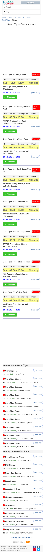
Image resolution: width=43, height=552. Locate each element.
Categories (12, 17)
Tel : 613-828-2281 (12, 279)
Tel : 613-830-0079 (12, 249)
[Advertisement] (21, 49)
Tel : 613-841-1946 (12, 310)
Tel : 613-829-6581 (12, 219)
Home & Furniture (24, 17)
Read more (35, 92)
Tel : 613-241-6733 (12, 92)
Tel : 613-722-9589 (12, 126)
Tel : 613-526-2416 (12, 157)
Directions (9, 97)
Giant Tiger (6, 20)
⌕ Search (30, 2)
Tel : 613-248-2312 (12, 189)
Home (4, 17)
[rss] (28, 542)
